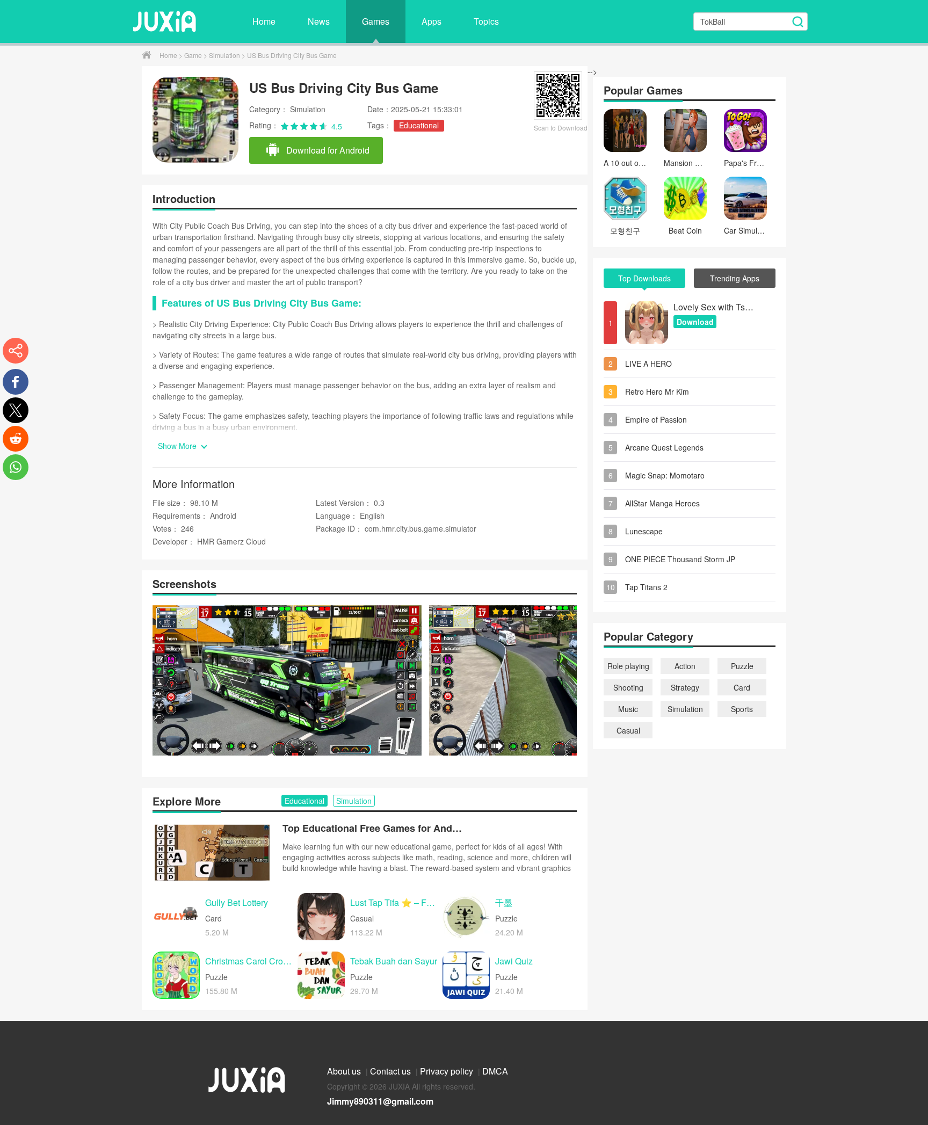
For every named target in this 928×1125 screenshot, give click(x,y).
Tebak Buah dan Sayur (393, 961)
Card (742, 687)
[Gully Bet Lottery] (176, 916)
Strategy (685, 687)
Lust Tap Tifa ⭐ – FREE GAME (393, 903)
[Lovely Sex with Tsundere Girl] (646, 322)
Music (628, 708)
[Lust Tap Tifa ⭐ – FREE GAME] (321, 916)
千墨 (503, 903)
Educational (419, 125)
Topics (486, 21)
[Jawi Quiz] (466, 975)
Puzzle (742, 666)
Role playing (628, 666)
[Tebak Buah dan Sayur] (321, 975)
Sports (742, 708)
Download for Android (326, 150)
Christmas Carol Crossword (248, 961)
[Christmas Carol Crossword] (176, 975)
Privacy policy (447, 1071)
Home (264, 21)
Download (695, 321)
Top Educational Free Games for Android (373, 828)
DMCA (495, 1071)
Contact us (391, 1071)
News (319, 21)
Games (375, 21)
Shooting (628, 687)
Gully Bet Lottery (236, 903)
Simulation (225, 55)
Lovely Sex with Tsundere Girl (713, 307)
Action (685, 666)
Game (194, 55)
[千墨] (466, 916)
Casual (628, 730)
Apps (431, 21)
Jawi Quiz (514, 961)
